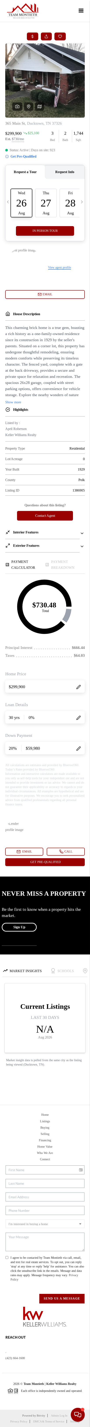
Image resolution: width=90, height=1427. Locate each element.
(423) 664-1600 (15, 1358)
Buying (44, 1127)
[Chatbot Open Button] (78, 1415)
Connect (45, 1159)
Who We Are (45, 1153)
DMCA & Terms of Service (48, 1421)
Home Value (44, 1146)
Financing (45, 1140)
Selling (45, 1134)
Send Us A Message (62, 1298)
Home (45, 1114)
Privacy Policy (19, 1421)
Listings (45, 1121)
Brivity (41, 1415)
